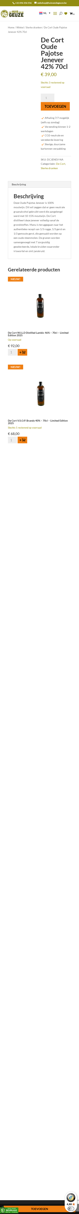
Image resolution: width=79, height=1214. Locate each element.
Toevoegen (55, 106)
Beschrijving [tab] (19, 184)
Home (11, 27)
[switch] (71, 1209)
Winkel (20, 27)
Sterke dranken (34, 27)
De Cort (60, 163)
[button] (44, 13)
